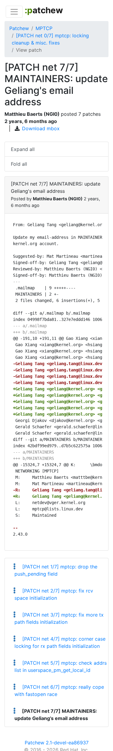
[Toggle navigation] (14, 12)
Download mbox (41, 128)
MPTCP (44, 28)
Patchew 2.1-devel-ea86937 (57, 743)
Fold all (19, 164)
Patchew (19, 28)
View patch (29, 50)
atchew (44, 10)
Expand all (23, 149)
